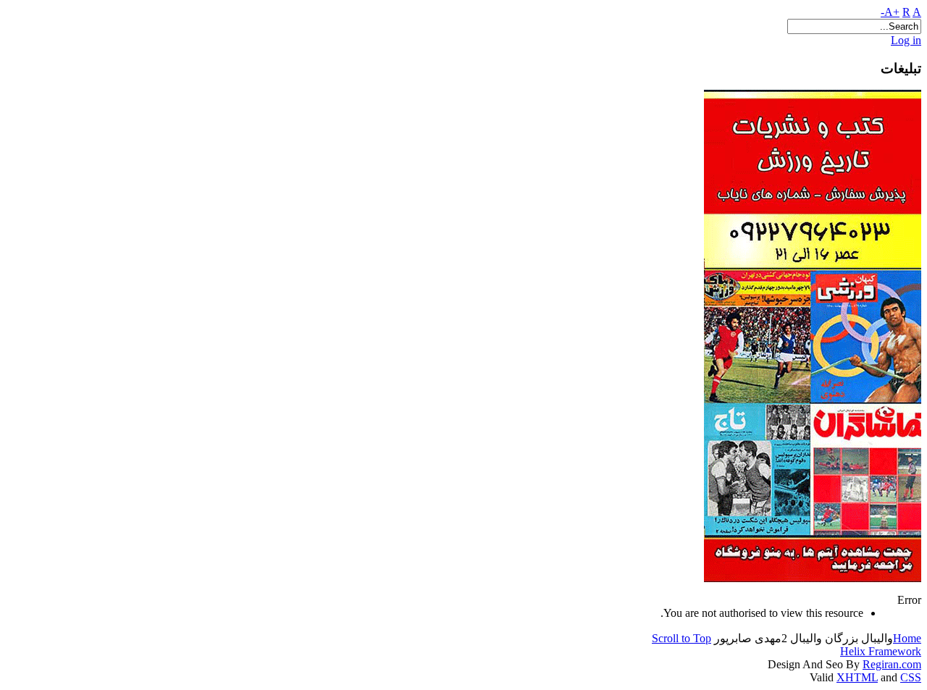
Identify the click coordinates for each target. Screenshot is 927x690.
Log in (906, 40)
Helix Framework (880, 651)
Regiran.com (892, 664)
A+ (891, 12)
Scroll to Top (681, 638)
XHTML (857, 677)
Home (907, 638)
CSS (910, 677)
